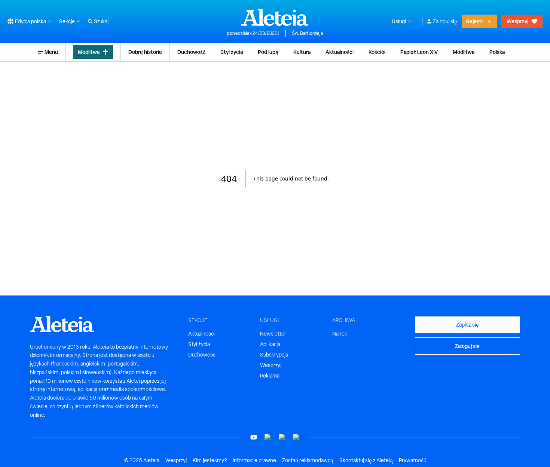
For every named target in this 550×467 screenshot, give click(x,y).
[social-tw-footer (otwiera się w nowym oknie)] (282, 437)
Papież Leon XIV (419, 51)
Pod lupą (268, 51)
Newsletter (273, 333)
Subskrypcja (274, 354)
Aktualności (340, 51)
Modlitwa (89, 51)
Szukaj (101, 21)
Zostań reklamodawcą (307, 460)
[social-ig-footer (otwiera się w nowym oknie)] (296, 437)
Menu (51, 51)
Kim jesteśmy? (210, 460)
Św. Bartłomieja (307, 33)
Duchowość (191, 51)
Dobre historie (145, 51)
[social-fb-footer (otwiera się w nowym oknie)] (268, 437)
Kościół (377, 51)
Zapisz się (467, 324)
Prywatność (412, 460)
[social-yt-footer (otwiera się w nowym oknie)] (253, 437)
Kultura (302, 51)
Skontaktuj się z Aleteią (366, 460)
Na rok (339, 333)
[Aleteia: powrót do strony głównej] (275, 17)
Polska (497, 51)
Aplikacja (270, 344)
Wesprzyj (517, 21)
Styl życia (231, 51)
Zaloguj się (445, 21)
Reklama (269, 375)
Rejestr (474, 21)
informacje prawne (254, 460)
